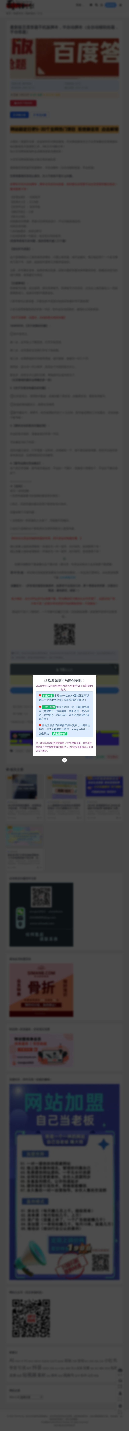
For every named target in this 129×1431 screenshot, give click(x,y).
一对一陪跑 (49, 707)
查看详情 (60, 733)
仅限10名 (48, 695)
